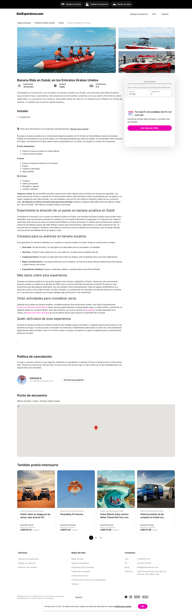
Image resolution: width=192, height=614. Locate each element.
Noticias (74, 584)
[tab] (149, 81)
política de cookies (123, 606)
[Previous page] (86, 538)
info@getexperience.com (147, 567)
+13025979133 (143, 559)
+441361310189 (144, 563)
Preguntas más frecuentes (82, 567)
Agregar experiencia (80, 563)
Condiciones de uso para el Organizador (88, 580)
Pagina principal (24, 23)
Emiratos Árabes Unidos (45, 23)
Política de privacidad (80, 571)
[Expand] (172, 14)
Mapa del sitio (77, 559)
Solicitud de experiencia (28, 559)
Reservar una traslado (27, 567)
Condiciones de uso (79, 575)
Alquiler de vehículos (27, 563)
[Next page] (105, 538)
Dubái (61, 23)
